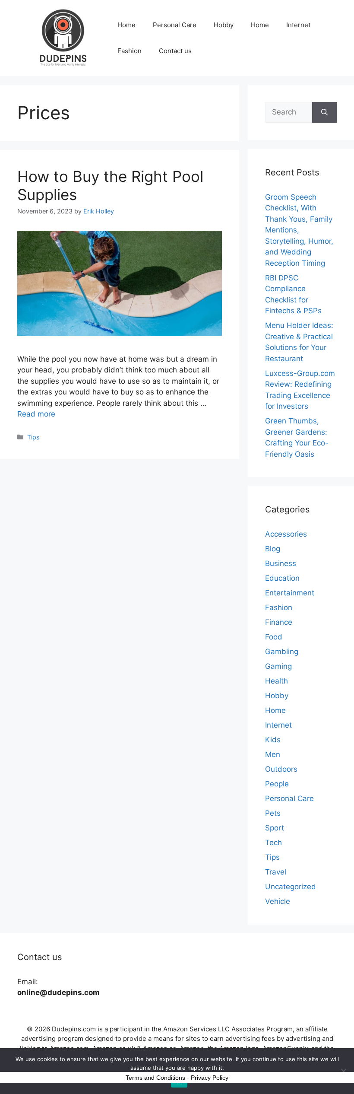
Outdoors (281, 769)
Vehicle (277, 901)
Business (280, 563)
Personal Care (174, 25)
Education (282, 578)
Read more (36, 414)
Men (272, 754)
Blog (272, 548)
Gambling (281, 651)
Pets (273, 813)
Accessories (286, 534)
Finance (278, 622)
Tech (273, 842)
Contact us (175, 51)
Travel (275, 872)
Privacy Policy (209, 1077)
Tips (33, 437)
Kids (273, 739)
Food (273, 637)
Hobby (224, 25)
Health (276, 681)
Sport (274, 828)
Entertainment (289, 592)
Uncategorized (290, 886)
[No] (343, 1071)
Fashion (129, 51)
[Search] (324, 112)
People (277, 783)
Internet (298, 25)
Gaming (278, 666)
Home (126, 25)
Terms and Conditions (155, 1077)
